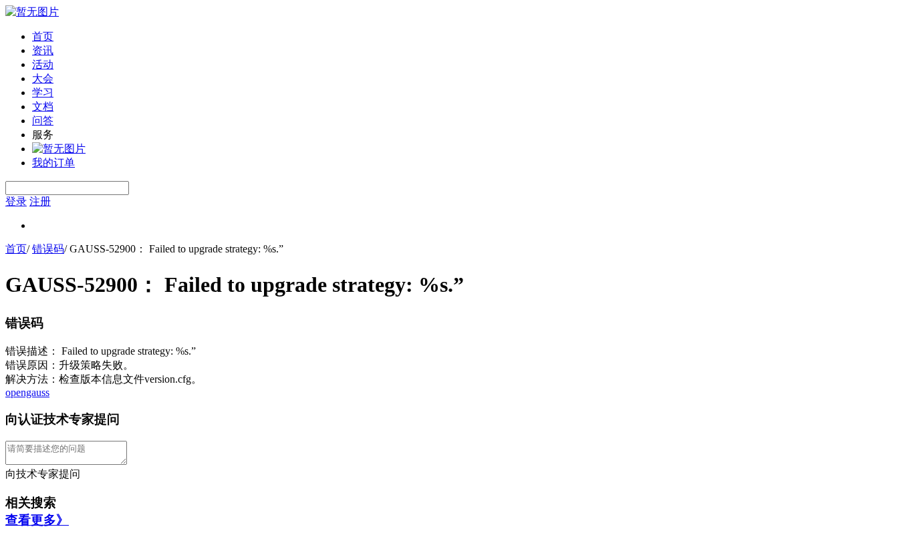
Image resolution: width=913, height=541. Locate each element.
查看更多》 (37, 520)
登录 (16, 201)
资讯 (42, 50)
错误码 (48, 248)
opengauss (27, 392)
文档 (42, 106)
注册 (40, 201)
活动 (42, 64)
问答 (42, 120)
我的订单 (53, 162)
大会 (42, 78)
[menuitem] (470, 37)
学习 (42, 92)
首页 (42, 36)
